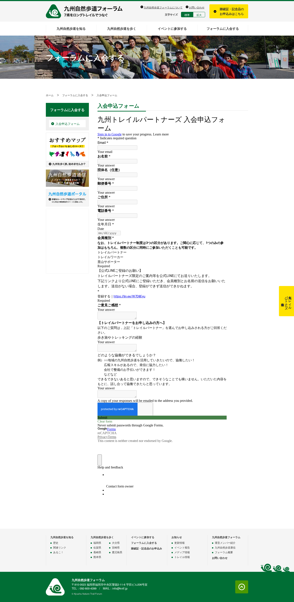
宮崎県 (116, 547)
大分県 (116, 542)
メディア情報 (182, 552)
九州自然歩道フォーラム (87, 11)
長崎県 (97, 552)
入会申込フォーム (68, 123)
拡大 (199, 15)
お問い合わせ (196, 7)
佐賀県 (97, 547)
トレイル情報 (182, 557)
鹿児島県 (117, 552)
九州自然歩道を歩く (121, 28)
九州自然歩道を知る (71, 28)
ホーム (50, 95)
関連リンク (59, 547)
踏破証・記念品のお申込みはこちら (232, 11)
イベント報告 (182, 547)
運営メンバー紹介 (225, 542)
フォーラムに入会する (223, 28)
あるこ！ (58, 552)
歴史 (55, 542)
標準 (187, 15)
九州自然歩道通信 (225, 547)
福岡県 (97, 542)
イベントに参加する (172, 28)
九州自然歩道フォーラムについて (163, 7)
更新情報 (179, 542)
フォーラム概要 (224, 552)
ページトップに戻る (241, 586)
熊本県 (97, 557)
